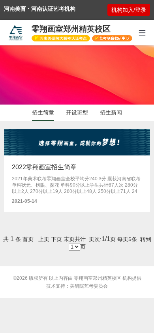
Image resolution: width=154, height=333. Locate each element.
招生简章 (43, 112)
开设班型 (77, 112)
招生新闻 (111, 112)
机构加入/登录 (128, 10)
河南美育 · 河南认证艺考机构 (39, 9)
